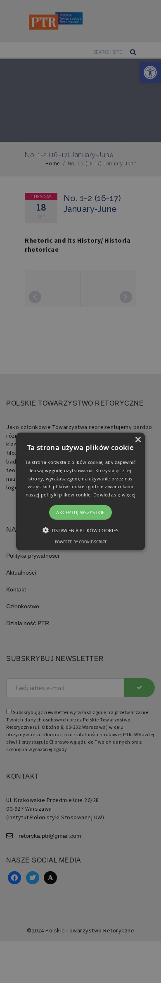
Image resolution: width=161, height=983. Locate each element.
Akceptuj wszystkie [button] (80, 512)
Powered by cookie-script (81, 542)
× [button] (138, 440)
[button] (80, 491)
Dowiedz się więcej (114, 495)
